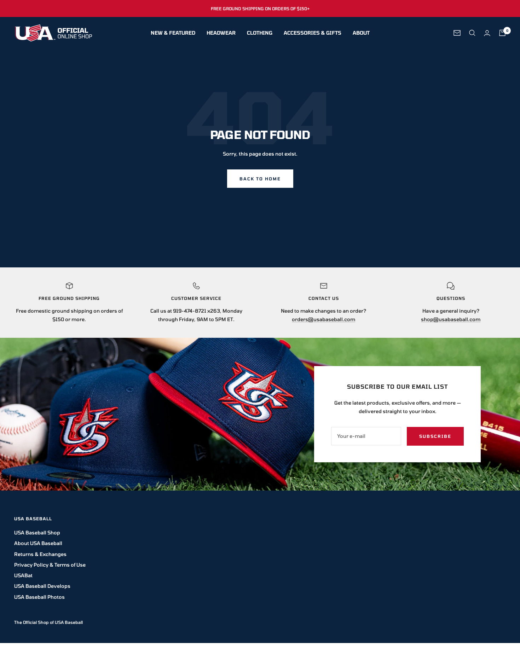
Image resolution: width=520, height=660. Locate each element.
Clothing (259, 33)
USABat (23, 575)
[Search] (472, 33)
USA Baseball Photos (39, 597)
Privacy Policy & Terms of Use (50, 565)
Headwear (221, 33)
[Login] (487, 33)
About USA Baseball (38, 543)
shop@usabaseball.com (450, 319)
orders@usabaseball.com (323, 319)
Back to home (260, 178)
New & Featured (173, 33)
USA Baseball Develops (42, 586)
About (361, 33)
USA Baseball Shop (37, 532)
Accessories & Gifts (312, 33)
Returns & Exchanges (40, 554)
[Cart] (502, 33)
